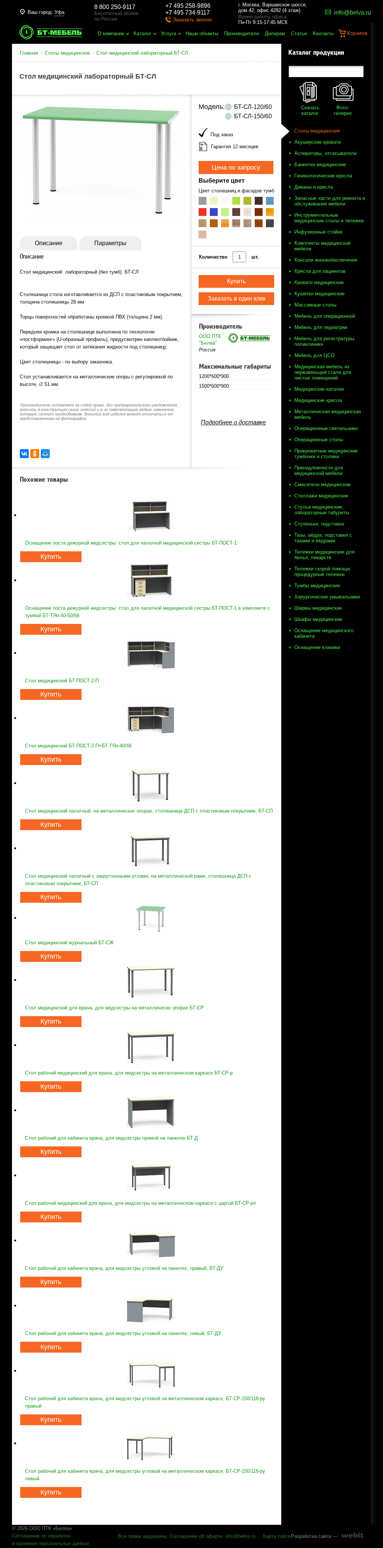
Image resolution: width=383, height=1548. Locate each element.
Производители (241, 33)
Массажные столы (315, 305)
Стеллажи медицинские (321, 496)
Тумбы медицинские (317, 585)
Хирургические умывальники (327, 597)
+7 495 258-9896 (188, 6)
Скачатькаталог (310, 110)
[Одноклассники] (34, 453)
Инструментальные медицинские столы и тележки (329, 217)
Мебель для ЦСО (314, 355)
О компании (111, 33)
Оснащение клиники (317, 647)
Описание (48, 243)
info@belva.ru (240, 1536)
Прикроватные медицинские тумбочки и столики (326, 453)
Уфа (59, 12)
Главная (29, 53)
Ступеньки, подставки (319, 524)
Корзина (357, 33)
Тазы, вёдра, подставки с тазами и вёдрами (323, 537)
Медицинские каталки (319, 389)
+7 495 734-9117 (187, 12)
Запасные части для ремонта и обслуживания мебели (329, 201)
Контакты (323, 33)
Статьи (299, 33)
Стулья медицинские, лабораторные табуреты (321, 509)
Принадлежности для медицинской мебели (318, 470)
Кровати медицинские (319, 282)
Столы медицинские (67, 53)
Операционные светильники (326, 428)
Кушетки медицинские (319, 293)
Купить (50, 556)
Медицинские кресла (318, 400)
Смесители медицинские (322, 484)
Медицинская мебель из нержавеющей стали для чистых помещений (322, 372)
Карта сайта (276, 1536)
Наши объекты (202, 33)
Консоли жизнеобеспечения (325, 260)
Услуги (168, 33)
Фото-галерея (343, 110)
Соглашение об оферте (196, 1536)
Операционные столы (318, 439)
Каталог (142, 33)
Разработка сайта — (314, 1536)
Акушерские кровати (317, 142)
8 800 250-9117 (114, 7)
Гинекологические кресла (323, 176)
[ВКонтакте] (24, 453)
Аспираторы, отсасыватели (325, 153)
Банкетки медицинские (320, 164)
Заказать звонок (192, 19)
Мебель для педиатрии (320, 327)
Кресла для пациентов (320, 271)
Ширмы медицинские (318, 608)
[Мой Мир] (45, 453)
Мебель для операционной (324, 316)
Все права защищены (142, 1536)
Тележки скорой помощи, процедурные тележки (322, 571)
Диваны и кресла (313, 187)
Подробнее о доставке (233, 422)
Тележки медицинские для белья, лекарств (324, 554)
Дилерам (275, 33)
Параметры (110, 243)
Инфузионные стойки (318, 232)
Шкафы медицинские (318, 619)
